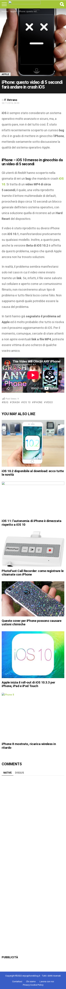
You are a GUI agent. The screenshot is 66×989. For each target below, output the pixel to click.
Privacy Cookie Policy (33, 985)
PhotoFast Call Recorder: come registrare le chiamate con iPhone (33, 572)
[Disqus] (33, 819)
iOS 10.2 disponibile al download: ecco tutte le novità (33, 473)
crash (16, 402)
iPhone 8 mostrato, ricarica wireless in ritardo (29, 745)
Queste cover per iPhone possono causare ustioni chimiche (31, 622)
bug (6, 402)
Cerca (61, 4)
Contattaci (17, 981)
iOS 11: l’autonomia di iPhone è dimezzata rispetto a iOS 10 (31, 522)
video (49, 402)
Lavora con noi (47, 981)
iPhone (38, 402)
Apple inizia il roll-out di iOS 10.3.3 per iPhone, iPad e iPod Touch (28, 684)
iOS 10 (27, 402)
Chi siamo (31, 981)
